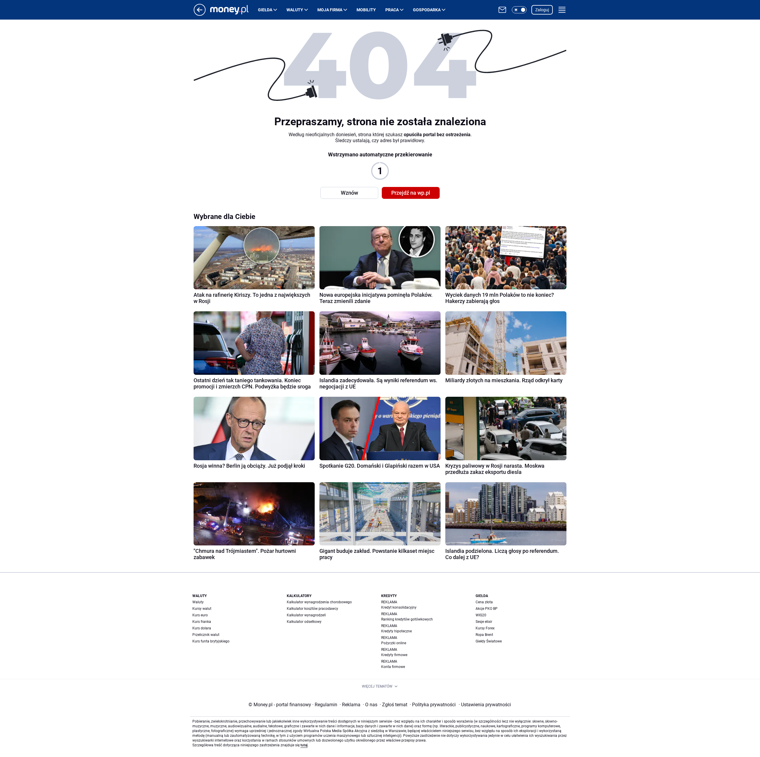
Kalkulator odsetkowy (304, 622)
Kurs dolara (201, 628)
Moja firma (329, 9)
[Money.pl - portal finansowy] (234, 10)
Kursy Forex (485, 628)
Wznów (349, 193)
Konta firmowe (393, 667)
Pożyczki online (393, 643)
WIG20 (481, 615)
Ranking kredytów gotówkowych (407, 619)
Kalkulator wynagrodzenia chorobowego (319, 602)
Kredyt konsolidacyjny (399, 607)
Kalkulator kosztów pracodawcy (312, 609)
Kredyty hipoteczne (396, 631)
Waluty (294, 9)
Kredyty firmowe (394, 655)
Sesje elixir (484, 622)
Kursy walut (201, 609)
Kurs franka (201, 622)
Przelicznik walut (205, 635)
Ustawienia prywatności (485, 704)
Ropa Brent (484, 635)
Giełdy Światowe (489, 641)
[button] (519, 9)
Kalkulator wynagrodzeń (306, 615)
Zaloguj (542, 9)
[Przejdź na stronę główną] (200, 14)
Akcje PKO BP (487, 609)
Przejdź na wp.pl (410, 193)
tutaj (304, 745)
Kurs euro (200, 615)
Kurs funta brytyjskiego (210, 641)
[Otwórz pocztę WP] (502, 10)
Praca (392, 9)
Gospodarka (427, 9)
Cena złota (484, 602)
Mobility (366, 9)
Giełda (265, 9)
